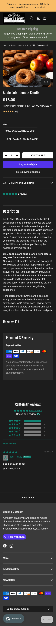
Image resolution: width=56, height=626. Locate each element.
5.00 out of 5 (35, 410)
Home (5, 45)
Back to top (28, 497)
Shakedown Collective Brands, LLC (22, 528)
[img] (10, 452)
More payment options (28, 172)
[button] (44, 18)
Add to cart (37, 155)
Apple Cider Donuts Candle (38, 45)
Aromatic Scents (17, 45)
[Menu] (51, 18)
